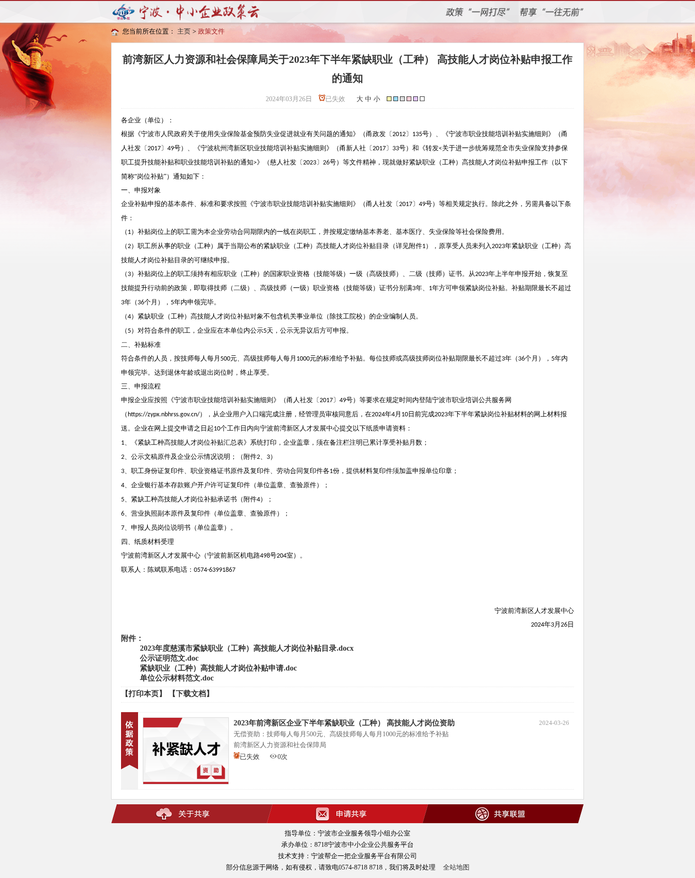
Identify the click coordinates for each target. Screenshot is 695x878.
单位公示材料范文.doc (177, 678)
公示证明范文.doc (169, 658)
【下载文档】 (191, 693)
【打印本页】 (143, 693)
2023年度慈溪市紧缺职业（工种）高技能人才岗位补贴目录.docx (247, 648)
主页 (184, 31)
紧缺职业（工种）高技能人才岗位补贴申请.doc (218, 668)
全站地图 (456, 867)
